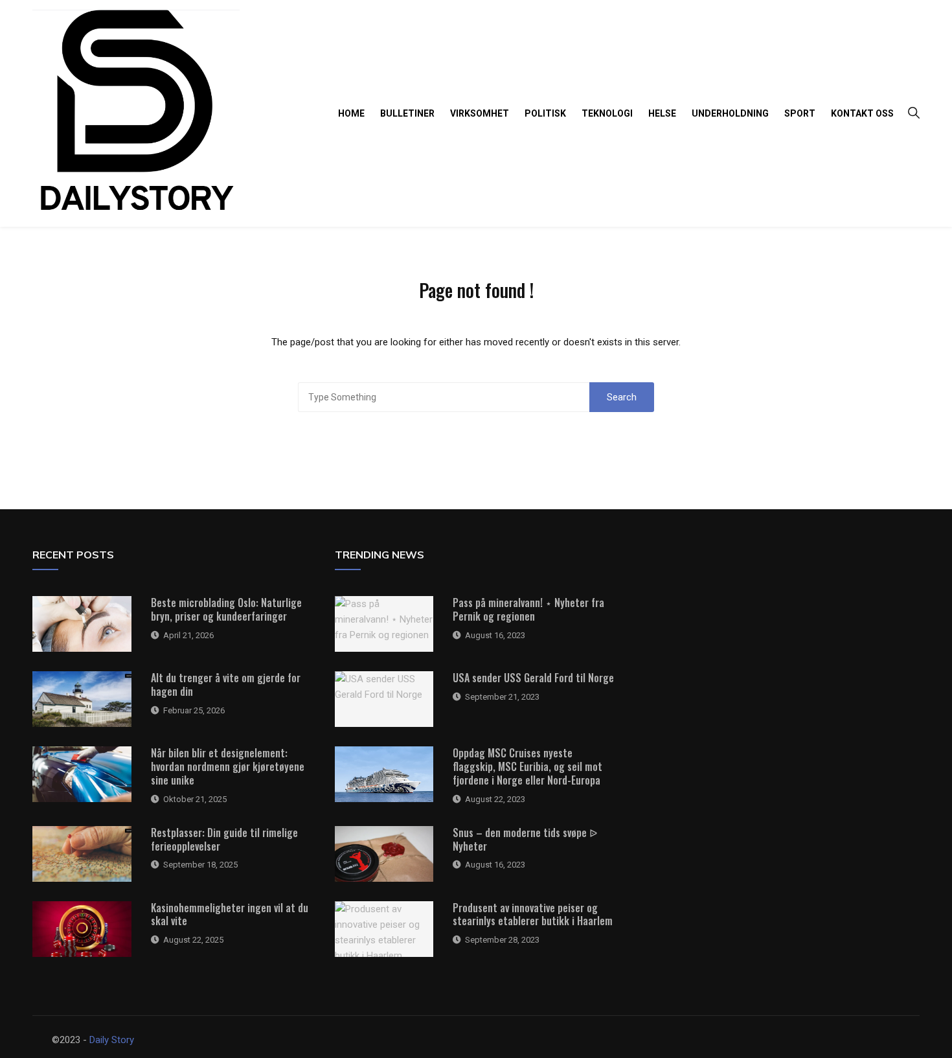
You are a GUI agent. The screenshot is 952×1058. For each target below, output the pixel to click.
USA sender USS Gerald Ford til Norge (533, 677)
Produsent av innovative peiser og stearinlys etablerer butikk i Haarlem (533, 914)
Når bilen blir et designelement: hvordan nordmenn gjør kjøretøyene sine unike (227, 766)
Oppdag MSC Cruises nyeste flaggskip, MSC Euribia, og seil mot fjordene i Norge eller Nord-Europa (527, 766)
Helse (662, 113)
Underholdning (730, 113)
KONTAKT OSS (862, 113)
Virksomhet (479, 113)
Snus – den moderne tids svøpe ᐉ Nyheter (525, 839)
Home (351, 113)
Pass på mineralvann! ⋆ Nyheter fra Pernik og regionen (528, 609)
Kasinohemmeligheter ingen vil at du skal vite (229, 914)
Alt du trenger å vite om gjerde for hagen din (225, 684)
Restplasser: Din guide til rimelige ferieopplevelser (224, 839)
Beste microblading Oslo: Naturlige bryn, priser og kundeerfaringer (226, 609)
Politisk (545, 113)
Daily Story (111, 1040)
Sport (799, 113)
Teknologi (607, 113)
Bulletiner (407, 113)
